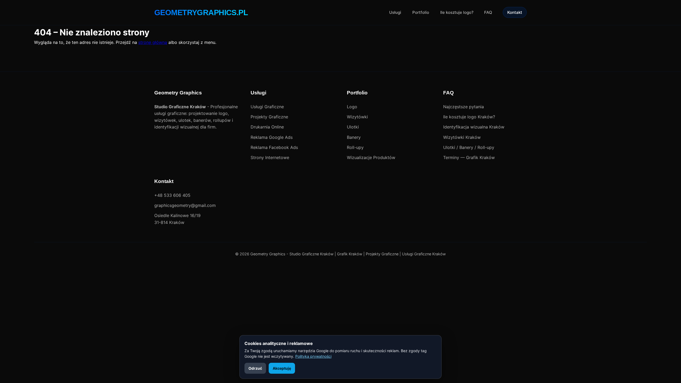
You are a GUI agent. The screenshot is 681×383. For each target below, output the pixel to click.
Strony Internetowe (270, 157)
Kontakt (514, 12)
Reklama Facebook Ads (274, 147)
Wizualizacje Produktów (371, 157)
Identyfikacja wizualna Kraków (473, 127)
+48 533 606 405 (172, 195)
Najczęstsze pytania (463, 106)
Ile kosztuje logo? (457, 12)
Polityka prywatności (313, 356)
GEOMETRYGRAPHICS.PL (201, 12)
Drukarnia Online (267, 127)
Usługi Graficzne (267, 106)
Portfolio (420, 12)
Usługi (395, 12)
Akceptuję (282, 368)
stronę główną (152, 42)
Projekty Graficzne (269, 116)
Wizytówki (357, 116)
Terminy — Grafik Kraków (469, 157)
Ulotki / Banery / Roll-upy (468, 147)
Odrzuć (255, 368)
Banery (354, 137)
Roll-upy (355, 147)
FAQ (488, 12)
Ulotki (353, 127)
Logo (352, 106)
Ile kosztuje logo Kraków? (469, 116)
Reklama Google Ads (272, 137)
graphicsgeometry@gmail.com (185, 205)
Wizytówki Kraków (462, 137)
